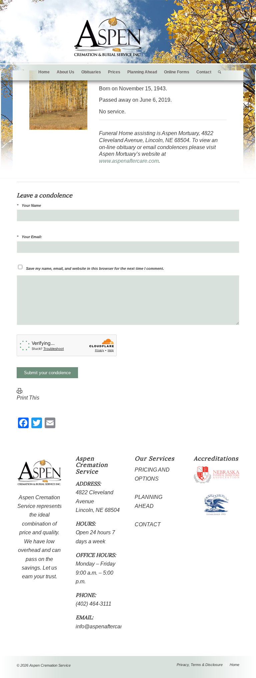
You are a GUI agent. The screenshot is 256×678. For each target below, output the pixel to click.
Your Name (31, 205)
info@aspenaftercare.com (106, 626)
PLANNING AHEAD (148, 501)
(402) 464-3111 (93, 604)
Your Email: (32, 237)
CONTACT (148, 524)
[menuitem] (44, 72)
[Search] (218, 72)
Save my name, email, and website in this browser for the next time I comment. (95, 268)
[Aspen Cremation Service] (108, 36)
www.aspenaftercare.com (129, 161)
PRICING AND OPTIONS (152, 474)
